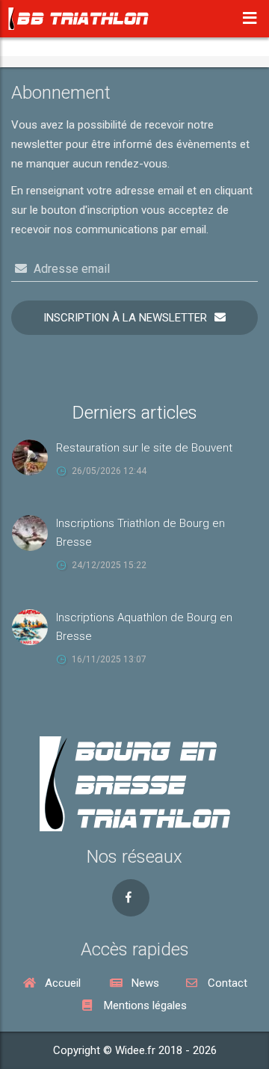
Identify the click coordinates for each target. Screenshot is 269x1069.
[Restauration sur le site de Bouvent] (33, 456)
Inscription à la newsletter (125, 317)
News (144, 983)
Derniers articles (134, 412)
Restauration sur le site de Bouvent (144, 448)
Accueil (61, 983)
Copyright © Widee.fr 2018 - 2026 (135, 1050)
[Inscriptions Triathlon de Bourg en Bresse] (33, 532)
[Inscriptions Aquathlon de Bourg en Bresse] (33, 626)
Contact (226, 983)
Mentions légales (144, 1005)
